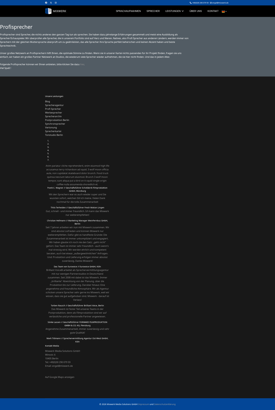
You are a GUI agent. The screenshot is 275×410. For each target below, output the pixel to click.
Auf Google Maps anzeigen (59, 377)
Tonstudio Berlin (54, 135)
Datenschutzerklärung (165, 404)
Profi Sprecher (53, 108)
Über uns (195, 11)
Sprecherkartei (53, 131)
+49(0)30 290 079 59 (200, 3)
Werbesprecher (53, 112)
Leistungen (173, 11)
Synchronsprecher (55, 123)
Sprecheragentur (54, 105)
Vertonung (51, 127)
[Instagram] (56, 2)
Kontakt (213, 11)
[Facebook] (46, 2)
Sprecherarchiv (53, 116)
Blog (47, 101)
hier (82, 64)
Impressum (143, 404)
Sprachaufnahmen (128, 11)
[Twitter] (51, 2)
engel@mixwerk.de (220, 3)
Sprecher (153, 11)
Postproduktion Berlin (57, 120)
